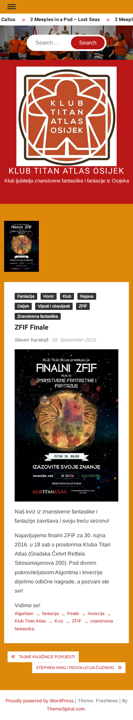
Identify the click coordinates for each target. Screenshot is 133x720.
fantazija (50, 613)
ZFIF (83, 306)
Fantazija (25, 296)
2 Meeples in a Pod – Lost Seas (63, 19)
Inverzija (96, 613)
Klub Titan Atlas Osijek (66, 171)
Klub (67, 296)
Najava (86, 296)
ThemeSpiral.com (66, 709)
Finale (73, 613)
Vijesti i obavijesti (54, 306)
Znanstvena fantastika (37, 316)
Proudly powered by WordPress (39, 700)
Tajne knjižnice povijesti (47, 656)
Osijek (23, 306)
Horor (48, 296)
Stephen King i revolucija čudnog (75, 667)
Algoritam (24, 613)
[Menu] (11, 7)
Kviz (59, 621)
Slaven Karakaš (31, 340)
